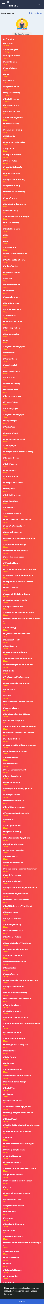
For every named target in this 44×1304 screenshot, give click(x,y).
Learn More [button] (9, 1294)
